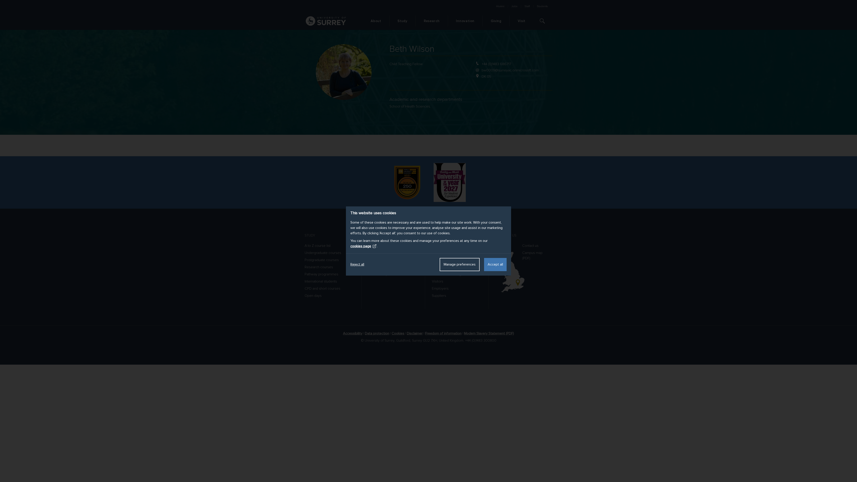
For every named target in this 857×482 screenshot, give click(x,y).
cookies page (360, 246)
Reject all (357, 264)
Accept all (495, 264)
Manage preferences (460, 264)
